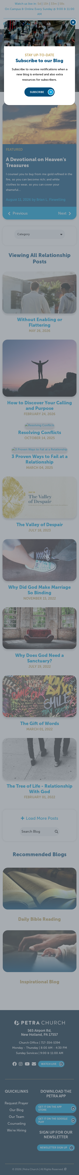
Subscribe (37, 92)
